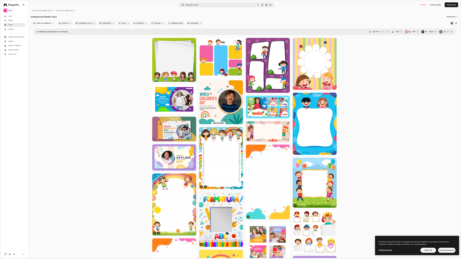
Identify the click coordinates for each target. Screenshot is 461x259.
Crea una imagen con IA (43, 10)
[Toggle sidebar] (23, 5)
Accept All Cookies (446, 250)
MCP (414, 32)
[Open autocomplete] (182, 5)
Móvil (397, 32)
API (445, 32)
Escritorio (379, 32)
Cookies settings (385, 250)
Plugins (431, 32)
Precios (423, 5)
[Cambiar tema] (14, 254)
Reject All (428, 250)
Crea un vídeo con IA (66, 10)
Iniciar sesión (435, 5)
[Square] (456, 23)
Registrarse (451, 5)
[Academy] (10, 254)
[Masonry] (452, 23)
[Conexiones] (5, 254)
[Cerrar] (451, 32)
